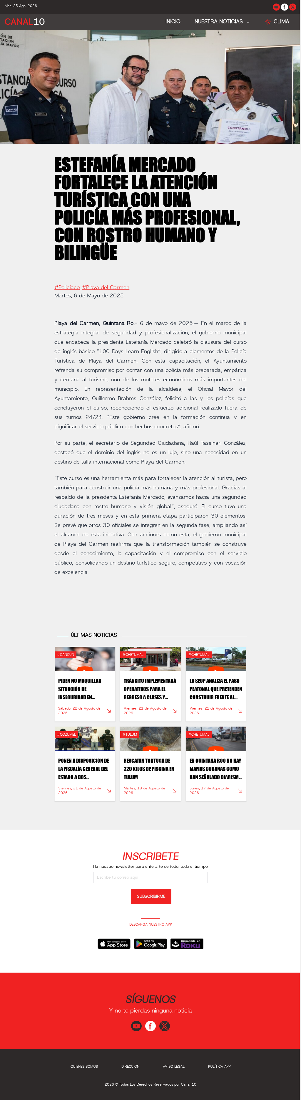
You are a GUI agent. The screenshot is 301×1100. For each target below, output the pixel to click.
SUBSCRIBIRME (151, 897)
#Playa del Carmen (105, 287)
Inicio (172, 21)
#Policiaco (67, 287)
